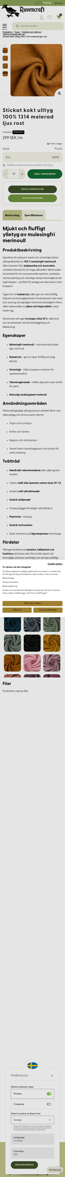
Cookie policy (55, 564)
